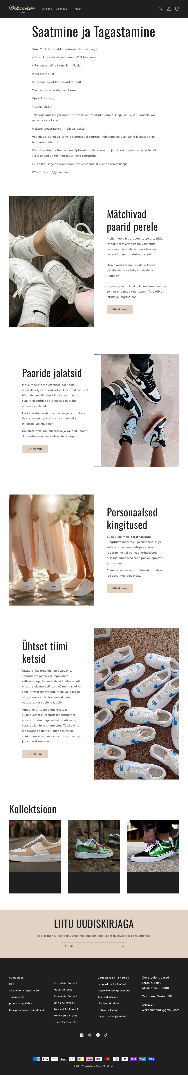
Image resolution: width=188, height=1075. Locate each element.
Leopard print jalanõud (112, 984)
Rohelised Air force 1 (66, 1015)
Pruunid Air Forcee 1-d (33, 880)
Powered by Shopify (105, 1066)
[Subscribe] (123, 946)
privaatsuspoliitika (20, 1003)
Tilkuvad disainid (108, 997)
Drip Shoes (140, 880)
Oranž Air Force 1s (65, 1022)
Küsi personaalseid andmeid (26, 1010)
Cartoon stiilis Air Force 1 (113, 977)
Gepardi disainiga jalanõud (114, 990)
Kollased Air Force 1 (65, 1009)
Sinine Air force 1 (64, 1002)
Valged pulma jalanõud (112, 1016)
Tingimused (16, 997)
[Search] (161, 9)
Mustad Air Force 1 (65, 983)
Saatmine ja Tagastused (24, 990)
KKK (12, 984)
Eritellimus (119, 309)
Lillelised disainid (108, 1003)
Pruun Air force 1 (63, 989)
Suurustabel (16, 977)
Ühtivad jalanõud (108, 1010)
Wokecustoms (89, 1066)
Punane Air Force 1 (65, 996)
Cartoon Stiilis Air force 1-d (93, 882)
